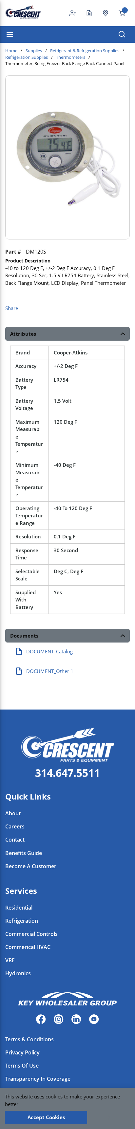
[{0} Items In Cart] (119, 13)
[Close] (110, 1117)
